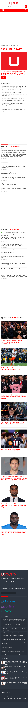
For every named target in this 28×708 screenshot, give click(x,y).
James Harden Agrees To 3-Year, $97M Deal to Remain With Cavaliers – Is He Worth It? (16, 683)
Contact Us (4, 698)
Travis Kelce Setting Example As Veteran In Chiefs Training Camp (16, 677)
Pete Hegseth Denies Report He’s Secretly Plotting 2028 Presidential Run (13, 257)
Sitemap (19, 696)
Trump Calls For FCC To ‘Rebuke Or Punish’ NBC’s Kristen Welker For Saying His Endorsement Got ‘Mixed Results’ (14, 239)
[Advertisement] (14, 29)
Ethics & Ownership (11, 698)
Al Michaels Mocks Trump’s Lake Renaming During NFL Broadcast (14, 189)
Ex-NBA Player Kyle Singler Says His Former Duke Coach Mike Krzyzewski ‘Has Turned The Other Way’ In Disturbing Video (14, 88)
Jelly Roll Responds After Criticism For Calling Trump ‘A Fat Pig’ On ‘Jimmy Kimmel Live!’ (14, 183)
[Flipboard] (10, 6)
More (3, 77)
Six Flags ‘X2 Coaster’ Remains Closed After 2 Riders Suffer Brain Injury (13, 167)
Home (2, 45)
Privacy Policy (4, 696)
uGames (3, 700)
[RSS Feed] (14, 582)
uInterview (19, 698)
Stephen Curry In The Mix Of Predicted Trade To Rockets (14, 639)
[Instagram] (6, 6)
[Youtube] (8, 6)
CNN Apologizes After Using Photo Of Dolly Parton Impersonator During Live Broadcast (13, 178)
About (9, 696)
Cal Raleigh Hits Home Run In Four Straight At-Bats (13, 632)
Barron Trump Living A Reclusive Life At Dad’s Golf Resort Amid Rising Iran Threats (13, 172)
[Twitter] (4, 6)
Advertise (14, 696)
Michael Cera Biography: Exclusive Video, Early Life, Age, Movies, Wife (13, 161)
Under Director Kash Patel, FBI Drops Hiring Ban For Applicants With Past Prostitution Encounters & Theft (14, 276)
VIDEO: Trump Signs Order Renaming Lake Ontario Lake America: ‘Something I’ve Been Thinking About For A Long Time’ (13, 263)
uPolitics (24, 698)
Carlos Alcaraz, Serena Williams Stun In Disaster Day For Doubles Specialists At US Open (16, 668)
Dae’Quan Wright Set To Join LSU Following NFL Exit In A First (14, 654)
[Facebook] (2, 6)
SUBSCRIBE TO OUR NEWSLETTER (8, 593)
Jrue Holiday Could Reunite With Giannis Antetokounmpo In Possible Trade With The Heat (16, 663)
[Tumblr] (9, 582)
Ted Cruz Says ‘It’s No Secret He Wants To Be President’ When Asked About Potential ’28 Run (12, 245)
